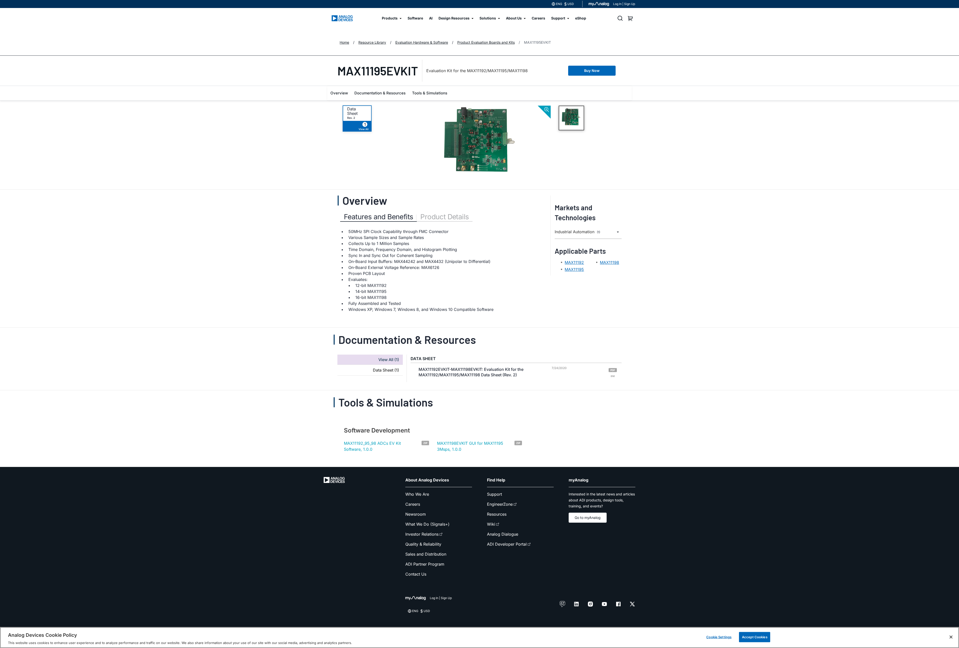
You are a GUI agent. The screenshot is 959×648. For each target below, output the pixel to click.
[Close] (951, 637)
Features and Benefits (378, 217)
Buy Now (592, 70)
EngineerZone (500, 504)
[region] (479, 637)
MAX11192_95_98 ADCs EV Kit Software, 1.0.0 (372, 446)
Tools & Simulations (429, 93)
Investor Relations (422, 534)
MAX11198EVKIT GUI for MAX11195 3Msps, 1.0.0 (470, 446)
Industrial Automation (577, 231)
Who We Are (417, 494)
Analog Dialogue (502, 534)
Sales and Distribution (425, 554)
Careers (412, 504)
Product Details (444, 217)
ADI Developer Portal (507, 544)
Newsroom (415, 514)
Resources (496, 514)
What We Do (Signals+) (427, 524)
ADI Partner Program (424, 564)
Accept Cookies (754, 637)
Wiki (491, 524)
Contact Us (415, 574)
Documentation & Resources (380, 93)
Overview (339, 93)
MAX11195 (574, 269)
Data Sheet (352, 111)
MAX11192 (574, 262)
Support (494, 494)
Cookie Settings (718, 637)
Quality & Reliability (423, 544)
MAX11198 (609, 262)
